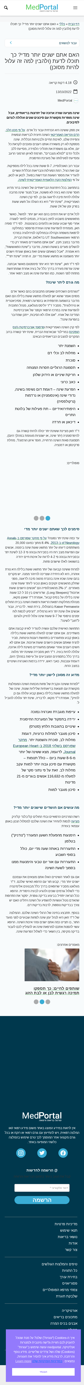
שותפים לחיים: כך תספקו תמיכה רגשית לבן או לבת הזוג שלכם (52, 992)
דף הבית (73, 24)
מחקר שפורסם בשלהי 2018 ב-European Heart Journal (44, 746)
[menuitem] (6, 7)
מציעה (75, 821)
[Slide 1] (48, 518)
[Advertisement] (42, 1060)
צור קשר (71, 1250)
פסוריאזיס (69, 1283)
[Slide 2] (42, 518)
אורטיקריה (69, 1311)
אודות (73, 1243)
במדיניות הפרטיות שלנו (47, 1361)
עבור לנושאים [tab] (68, 43)
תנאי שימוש (68, 1230)
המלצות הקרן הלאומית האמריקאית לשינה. (45, 180)
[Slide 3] (36, 518)
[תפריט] (75, 7)
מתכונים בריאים (65, 1317)
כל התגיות (69, 1271)
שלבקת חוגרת (66, 1296)
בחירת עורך (68, 1277)
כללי (62, 24)
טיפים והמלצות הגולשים (59, 1264)
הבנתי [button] (43, 1371)
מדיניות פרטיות (66, 1224)
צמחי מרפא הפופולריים (60, 1290)
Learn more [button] (23, 1361)
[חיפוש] (6, 7)
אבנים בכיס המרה (63, 1323)
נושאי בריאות (67, 1237)
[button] (42, 1200)
